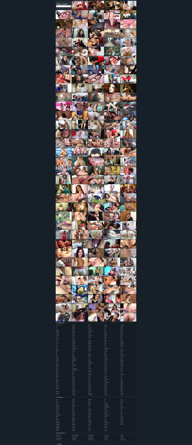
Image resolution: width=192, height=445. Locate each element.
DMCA (60, 444)
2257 (58, 444)
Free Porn (62, 4)
